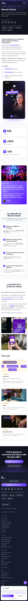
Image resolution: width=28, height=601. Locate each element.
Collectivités (4, 545)
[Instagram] (2, 489)
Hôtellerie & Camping (5, 556)
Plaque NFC (3, 531)
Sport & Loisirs (4, 558)
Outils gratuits (4, 575)
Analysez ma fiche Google (14, 484)
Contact (3, 585)
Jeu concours (4, 518)
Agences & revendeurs (6, 546)
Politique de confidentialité (20, 592)
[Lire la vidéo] (14, 100)
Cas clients (3, 6)
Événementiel (4, 564)
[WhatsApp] (9, 22)
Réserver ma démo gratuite (13, 461)
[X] (15, 489)
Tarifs (2, 583)
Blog (2, 570)
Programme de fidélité (6, 522)
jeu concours (12, 189)
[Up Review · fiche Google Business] (3, 477)
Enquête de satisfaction (6, 524)
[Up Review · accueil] (4, 3)
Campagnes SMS (5, 525)
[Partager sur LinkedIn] (12, 22)
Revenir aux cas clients (14, 465)
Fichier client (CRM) (5, 527)
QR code (3, 529)
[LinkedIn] (5, 489)
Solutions (4, 515)
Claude (12, 27)
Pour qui (3, 534)
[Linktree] (21, 489)
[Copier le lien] (2, 22)
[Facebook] (9, 489)
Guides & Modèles (5, 573)
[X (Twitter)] (5, 22)
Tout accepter (8, 595)
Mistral (10, 30)
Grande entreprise (5, 543)
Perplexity (19, 27)
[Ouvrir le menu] (24, 3)
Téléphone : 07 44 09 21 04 (9, 512)
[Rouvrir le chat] (25, 582)
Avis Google (3, 520)
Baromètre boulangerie (6, 577)
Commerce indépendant (6, 537)
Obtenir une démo (14, 481)
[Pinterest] (18, 489)
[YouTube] (12, 489)
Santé (2, 560)
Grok (5, 30)
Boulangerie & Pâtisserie (6, 552)
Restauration (4, 554)
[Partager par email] (15, 22)
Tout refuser (20, 595)
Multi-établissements (5, 539)
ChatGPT (5, 27)
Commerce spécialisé (6, 562)
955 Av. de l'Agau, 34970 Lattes (9, 508)
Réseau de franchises (6, 541)
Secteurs (4, 550)
